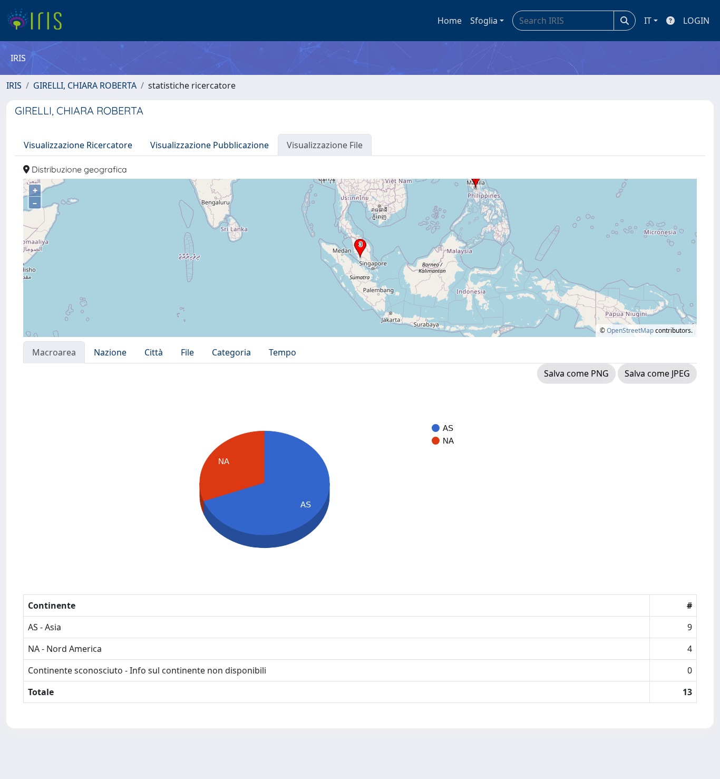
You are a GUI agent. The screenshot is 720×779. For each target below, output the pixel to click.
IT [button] (647, 20)
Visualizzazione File (325, 145)
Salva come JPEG (657, 373)
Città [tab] (153, 352)
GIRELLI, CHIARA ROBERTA (85, 85)
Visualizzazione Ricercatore (78, 145)
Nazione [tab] (110, 352)
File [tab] (187, 352)
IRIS (14, 85)
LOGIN (696, 20)
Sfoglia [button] (484, 20)
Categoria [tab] (231, 352)
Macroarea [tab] (54, 352)
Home (449, 20)
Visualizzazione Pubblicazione (209, 145)
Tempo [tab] (282, 352)
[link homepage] (38, 20)
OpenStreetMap (630, 330)
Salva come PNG (576, 373)
